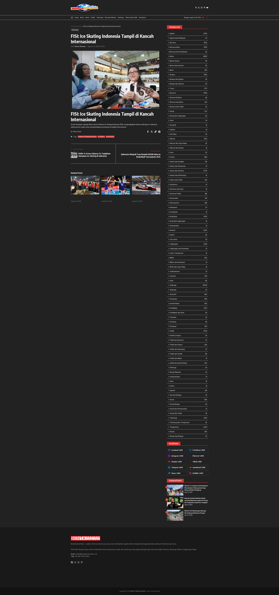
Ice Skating (101, 136)
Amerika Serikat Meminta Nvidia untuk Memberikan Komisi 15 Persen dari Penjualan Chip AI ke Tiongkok (196, 500)
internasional (110, 136)
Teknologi (100, 17)
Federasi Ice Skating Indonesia (87, 136)
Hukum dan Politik (131, 17)
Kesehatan (142, 17)
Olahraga (121, 17)
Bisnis (87, 17)
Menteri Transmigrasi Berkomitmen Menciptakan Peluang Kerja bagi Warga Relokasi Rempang (196, 488)
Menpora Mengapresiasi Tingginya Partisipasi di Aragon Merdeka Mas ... (83, 198)
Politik (93, 17)
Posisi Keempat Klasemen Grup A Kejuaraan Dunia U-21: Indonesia (112, 198)
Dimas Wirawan (80, 46)
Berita (82, 17)
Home (77, 17)
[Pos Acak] (203, 17)
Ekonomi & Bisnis (110, 17)
